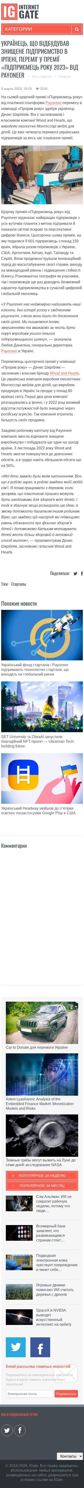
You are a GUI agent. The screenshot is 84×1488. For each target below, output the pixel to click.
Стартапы (18, 584)
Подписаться (66, 1394)
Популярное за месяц (42, 1186)
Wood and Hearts (64, 373)
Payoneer (54, 103)
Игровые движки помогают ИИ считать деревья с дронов (55, 1289)
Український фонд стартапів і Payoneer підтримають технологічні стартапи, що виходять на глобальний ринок (35, 669)
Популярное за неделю (42, 1176)
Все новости (42, 76)
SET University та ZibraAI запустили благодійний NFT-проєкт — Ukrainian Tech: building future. (37, 741)
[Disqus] (42, 911)
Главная (65, 76)
